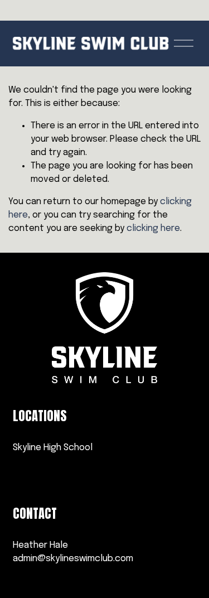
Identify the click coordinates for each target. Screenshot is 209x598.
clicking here (153, 228)
